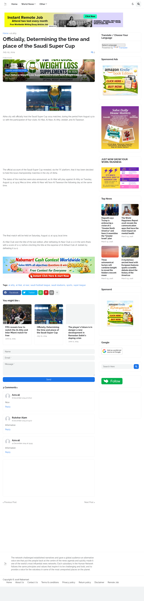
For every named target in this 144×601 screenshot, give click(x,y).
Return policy (85, 582)
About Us (19, 582)
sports (69, 285)
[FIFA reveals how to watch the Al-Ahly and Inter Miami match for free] (17, 314)
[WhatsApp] (40, 292)
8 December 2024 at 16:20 (22, 398)
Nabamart (24, 579)
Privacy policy (68, 582)
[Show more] (57, 292)
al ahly (13, 33)
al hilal (19, 285)
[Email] (51, 292)
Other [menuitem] (42, 4)
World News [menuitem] (27, 4)
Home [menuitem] (14, 4)
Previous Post (10, 502)
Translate (123, 48)
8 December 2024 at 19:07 (22, 421)
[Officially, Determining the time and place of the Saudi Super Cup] (49, 314)
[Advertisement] (49, 146)
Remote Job (113, 582)
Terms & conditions (50, 582)
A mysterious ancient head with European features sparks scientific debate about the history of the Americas (130, 267)
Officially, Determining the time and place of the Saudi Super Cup (48, 330)
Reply (8, 407)
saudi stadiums (58, 285)
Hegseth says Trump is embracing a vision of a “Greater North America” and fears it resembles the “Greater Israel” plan (109, 228)
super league (80, 285)
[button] (133, 4)
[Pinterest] (46, 292)
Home (5, 33)
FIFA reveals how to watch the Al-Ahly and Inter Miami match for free (16, 331)
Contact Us (32, 582)
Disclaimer (99, 582)
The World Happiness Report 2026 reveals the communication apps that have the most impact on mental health (130, 225)
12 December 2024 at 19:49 (22, 443)
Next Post (88, 502)
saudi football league (40, 285)
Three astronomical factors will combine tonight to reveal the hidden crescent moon (109, 267)
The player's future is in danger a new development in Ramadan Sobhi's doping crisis (80, 332)
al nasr (26, 285)
